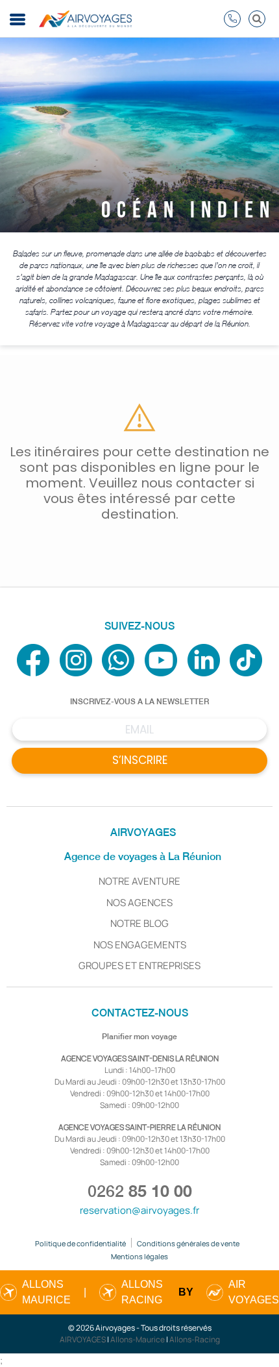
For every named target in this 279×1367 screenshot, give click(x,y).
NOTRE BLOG (139, 923)
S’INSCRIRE (139, 760)
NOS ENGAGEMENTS (139, 945)
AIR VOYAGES (253, 1292)
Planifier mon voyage (139, 1036)
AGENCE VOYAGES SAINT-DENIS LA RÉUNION (140, 1058)
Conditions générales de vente (188, 1243)
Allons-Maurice (137, 1339)
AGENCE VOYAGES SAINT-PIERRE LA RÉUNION (139, 1127)
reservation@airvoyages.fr (139, 1210)
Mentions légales (139, 1256)
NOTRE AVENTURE (139, 881)
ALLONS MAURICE (46, 1292)
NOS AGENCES (139, 902)
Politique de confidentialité (80, 1243)
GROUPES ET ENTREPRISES (139, 965)
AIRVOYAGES (83, 1339)
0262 (140, 1191)
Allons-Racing (194, 1339)
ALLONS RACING (142, 1292)
